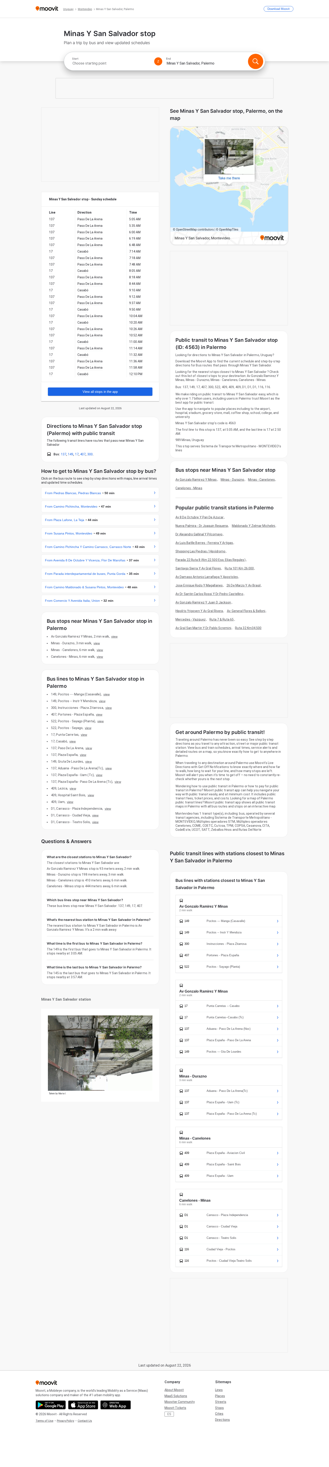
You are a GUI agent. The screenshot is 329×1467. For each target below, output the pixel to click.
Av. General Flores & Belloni (246, 611)
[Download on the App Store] (83, 1404)
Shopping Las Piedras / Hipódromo (200, 551)
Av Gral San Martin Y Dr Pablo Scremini (203, 628)
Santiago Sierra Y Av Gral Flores (198, 568)
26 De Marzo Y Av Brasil (243, 585)
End (168, 58)
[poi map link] (229, 186)
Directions (222, 1420)
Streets (220, 1402)
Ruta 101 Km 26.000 (239, 568)
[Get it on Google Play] (51, 1404)
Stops (219, 1408)
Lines (219, 1390)
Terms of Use (44, 1420)
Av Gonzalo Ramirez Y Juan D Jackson (203, 602)
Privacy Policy (65, 1420)
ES (169, 1414)
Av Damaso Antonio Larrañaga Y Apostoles (206, 577)
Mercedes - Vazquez (190, 619)
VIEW (114, 636)
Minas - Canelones (261, 479)
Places (220, 1396)
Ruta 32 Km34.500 (248, 628)
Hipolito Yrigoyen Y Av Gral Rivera (199, 611)
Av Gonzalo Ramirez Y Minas (196, 479)
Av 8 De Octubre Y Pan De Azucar (199, 517)
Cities (219, 1413)
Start (75, 58)
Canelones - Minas (188, 488)
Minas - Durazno (232, 479)
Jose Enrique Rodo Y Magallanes (199, 585)
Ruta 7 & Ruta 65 (221, 619)
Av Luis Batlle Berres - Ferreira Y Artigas (204, 543)
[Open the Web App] (115, 1404)
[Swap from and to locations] (158, 61)
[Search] (255, 61)
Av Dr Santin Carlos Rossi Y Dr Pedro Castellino (209, 594)
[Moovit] (47, 9)
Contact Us (85, 1420)
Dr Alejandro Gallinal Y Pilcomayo (198, 534)
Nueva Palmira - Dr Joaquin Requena (201, 526)
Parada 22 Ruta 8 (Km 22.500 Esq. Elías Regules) (210, 560)
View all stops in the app (100, 392)
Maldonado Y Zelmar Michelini (253, 526)
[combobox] (111, 63)
